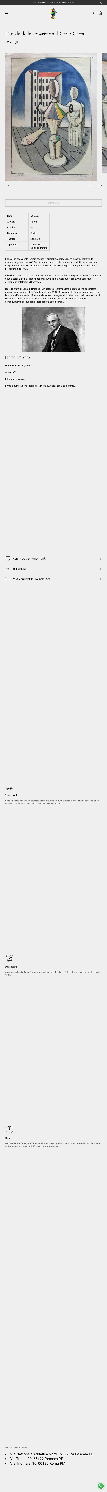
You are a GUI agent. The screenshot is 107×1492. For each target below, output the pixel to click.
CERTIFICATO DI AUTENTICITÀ (29, 558)
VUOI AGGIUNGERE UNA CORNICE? (31, 579)
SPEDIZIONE (19, 569)
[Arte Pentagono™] (53, 13)
